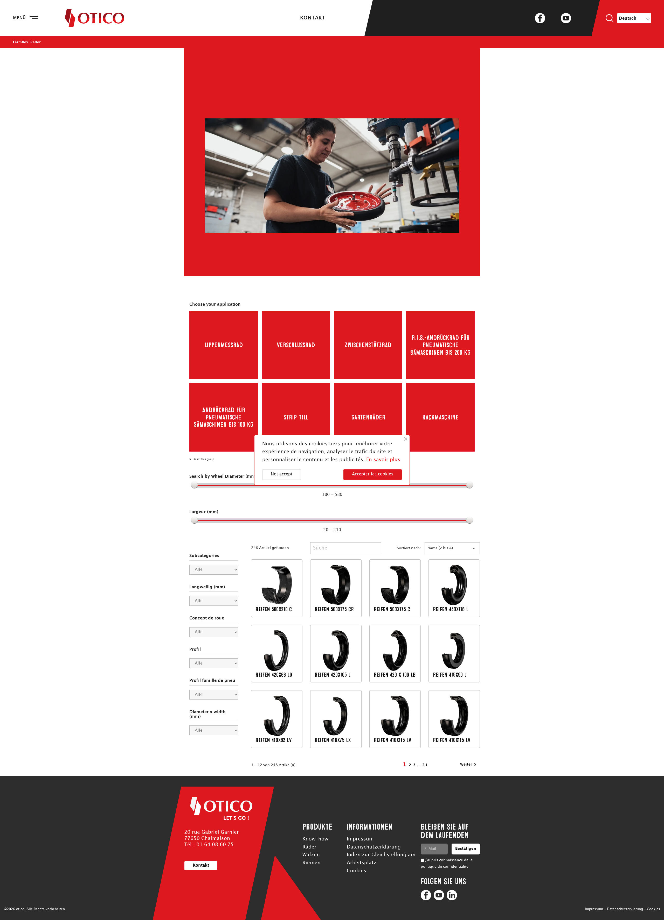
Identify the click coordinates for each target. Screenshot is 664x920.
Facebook (540, 18)
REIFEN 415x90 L (449, 675)
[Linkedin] (452, 895)
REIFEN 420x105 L (332, 675)
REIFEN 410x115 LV (392, 740)
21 (425, 765)
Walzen (311, 855)
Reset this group (203, 459)
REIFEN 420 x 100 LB (395, 675)
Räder (309, 847)
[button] (201, 866)
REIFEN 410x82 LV (273, 740)
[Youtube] (439, 895)
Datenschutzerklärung (374, 847)
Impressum (360, 839)
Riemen (311, 863)
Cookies (356, 871)
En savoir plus (383, 460)
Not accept (281, 474)
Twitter (553, 18)
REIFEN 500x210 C (273, 609)
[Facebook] (426, 895)
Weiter (469, 764)
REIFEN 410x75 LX (333, 740)
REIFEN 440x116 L (450, 609)
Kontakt (312, 18)
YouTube (566, 18)
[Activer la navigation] (34, 18)
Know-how (315, 839)
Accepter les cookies (372, 474)
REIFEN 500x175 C (392, 609)
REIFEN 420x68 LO (273, 675)
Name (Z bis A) (452, 548)
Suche (609, 18)
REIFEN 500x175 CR (334, 609)
